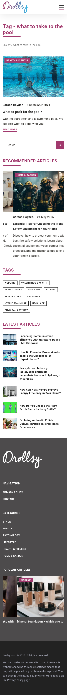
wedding (10, 283)
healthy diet (13, 296)
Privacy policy (13, 492)
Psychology (11, 535)
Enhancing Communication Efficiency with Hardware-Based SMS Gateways (40, 339)
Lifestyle (9, 542)
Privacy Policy (15, 680)
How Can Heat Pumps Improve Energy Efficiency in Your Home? (40, 391)
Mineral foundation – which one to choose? (32, 621)
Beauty (8, 528)
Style (7, 521)
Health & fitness (14, 549)
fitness (51, 289)
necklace (38, 303)
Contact (9, 499)
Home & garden (13, 555)
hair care (34, 289)
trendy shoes (13, 289)
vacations (33, 296)
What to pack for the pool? (22, 112)
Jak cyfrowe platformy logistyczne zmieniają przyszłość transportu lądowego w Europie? (40, 373)
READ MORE (10, 129)
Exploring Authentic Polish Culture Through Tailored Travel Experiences (39, 424)
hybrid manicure (16, 303)
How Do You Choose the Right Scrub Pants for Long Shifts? (38, 407)
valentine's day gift (34, 283)
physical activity (16, 310)
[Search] (60, 145)
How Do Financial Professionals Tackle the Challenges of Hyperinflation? (40, 356)
